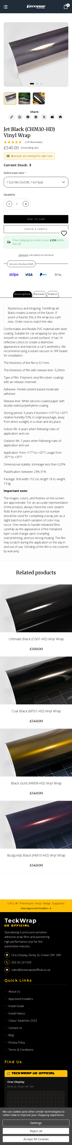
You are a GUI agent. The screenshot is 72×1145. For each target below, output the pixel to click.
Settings (36, 1123)
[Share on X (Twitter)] (44, 117)
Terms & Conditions (20, 1049)
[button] (32, 83)
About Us (14, 991)
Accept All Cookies (36, 1139)
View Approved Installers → (36, 908)
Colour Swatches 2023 (22, 1020)
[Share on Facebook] (28, 117)
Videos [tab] (53, 294)
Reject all (36, 1131)
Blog (11, 1035)
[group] (10, 98)
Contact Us (15, 1028)
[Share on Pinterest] (36, 117)
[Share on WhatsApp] (19, 117)
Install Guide (16, 1006)
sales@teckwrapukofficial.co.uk (30, 970)
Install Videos (16, 1013)
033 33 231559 (21, 962)
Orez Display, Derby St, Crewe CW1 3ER (36, 955)
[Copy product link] (11, 117)
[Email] (52, 117)
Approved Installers (20, 999)
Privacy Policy (16, 1042)
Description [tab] (22, 294)
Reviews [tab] (39, 294)
